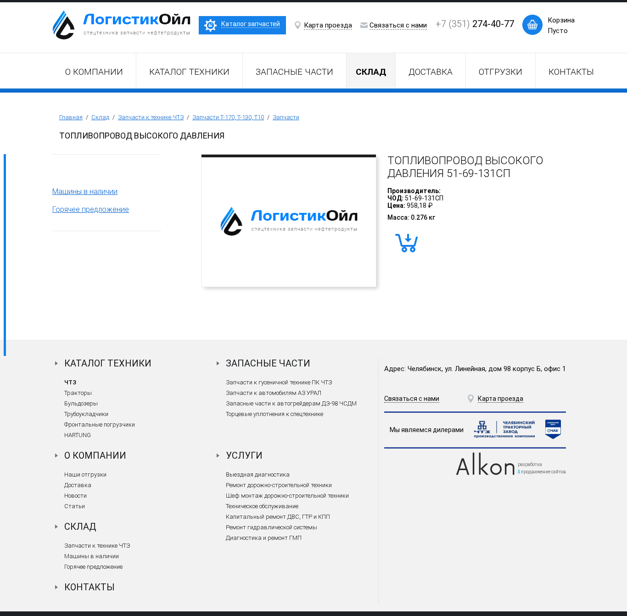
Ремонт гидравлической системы (271, 527)
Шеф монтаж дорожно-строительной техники (287, 495)
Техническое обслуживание (262, 506)
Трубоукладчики (86, 414)
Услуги (244, 455)
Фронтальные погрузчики (99, 424)
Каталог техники (189, 72)
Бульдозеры (81, 403)
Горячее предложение (90, 209)
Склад (100, 117)
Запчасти (286, 117)
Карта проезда (328, 25)
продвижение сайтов (543, 471)
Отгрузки (500, 72)
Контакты (571, 72)
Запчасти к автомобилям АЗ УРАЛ (273, 392)
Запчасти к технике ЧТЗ (151, 117)
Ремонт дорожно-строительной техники (279, 485)
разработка (530, 464)
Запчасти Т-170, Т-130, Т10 (228, 117)
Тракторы (78, 392)
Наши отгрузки (85, 474)
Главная (71, 117)
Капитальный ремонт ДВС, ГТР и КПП (278, 516)
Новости (75, 495)
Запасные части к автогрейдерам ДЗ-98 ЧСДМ (291, 403)
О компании (94, 72)
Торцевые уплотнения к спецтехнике (274, 414)
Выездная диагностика (258, 474)
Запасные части (294, 72)
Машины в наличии (85, 191)
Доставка (431, 72)
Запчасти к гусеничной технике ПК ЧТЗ (279, 382)
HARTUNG (77, 435)
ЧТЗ (70, 382)
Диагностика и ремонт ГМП (264, 537)
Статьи (74, 506)
